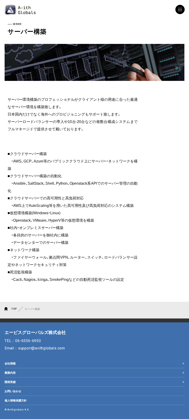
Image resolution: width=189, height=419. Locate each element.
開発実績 (10, 382)
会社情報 (10, 363)
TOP (14, 309)
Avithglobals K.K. (20, 10)
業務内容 (10, 372)
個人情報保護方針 (16, 400)
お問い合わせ (13, 391)
